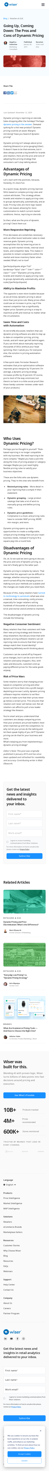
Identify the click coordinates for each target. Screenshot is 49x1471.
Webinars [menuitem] (8, 1271)
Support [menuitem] (7, 1279)
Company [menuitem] (7, 1298)
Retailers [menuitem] (7, 1221)
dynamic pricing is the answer (17, 124)
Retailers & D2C (16, 18)
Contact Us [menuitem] (8, 1289)
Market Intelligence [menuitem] (12, 1203)
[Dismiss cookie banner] (40, 1431)
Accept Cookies (24, 1454)
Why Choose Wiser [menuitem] (12, 1250)
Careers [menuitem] (7, 1308)
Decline (25, 1461)
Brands (7, 1024)
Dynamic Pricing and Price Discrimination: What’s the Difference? (20, 923)
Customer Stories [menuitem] (11, 1245)
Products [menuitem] (7, 1193)
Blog (5, 18)
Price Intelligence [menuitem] (11, 1198)
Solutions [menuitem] (8, 1216)
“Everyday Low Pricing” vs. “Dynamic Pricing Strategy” (15, 976)
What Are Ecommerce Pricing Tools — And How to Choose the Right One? (20, 1029)
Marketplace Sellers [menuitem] (12, 1232)
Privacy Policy (29, 1448)
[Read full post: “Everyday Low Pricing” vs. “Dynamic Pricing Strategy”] (24, 955)
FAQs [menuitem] (5, 1266)
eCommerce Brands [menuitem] (12, 1227)
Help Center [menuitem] (9, 1284)
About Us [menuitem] (7, 1303)
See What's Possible (25, 1095)
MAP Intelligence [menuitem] (11, 1208)
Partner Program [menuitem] (11, 1313)
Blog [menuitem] (5, 1255)
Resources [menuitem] (8, 1240)
